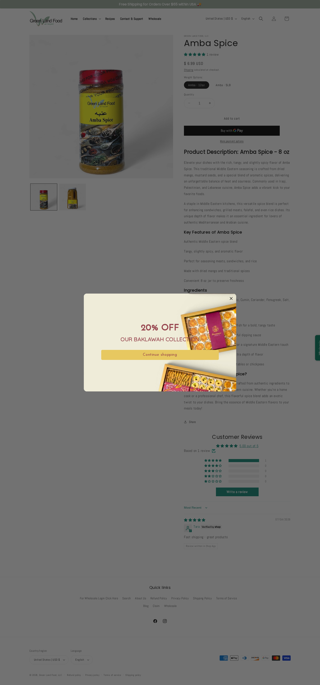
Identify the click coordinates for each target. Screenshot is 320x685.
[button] (231, 298)
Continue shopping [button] (160, 355)
